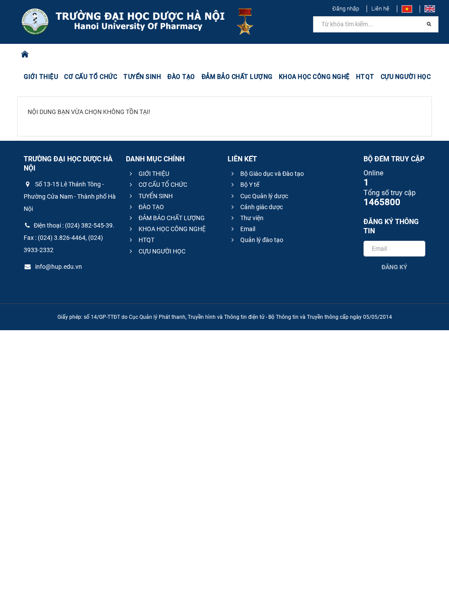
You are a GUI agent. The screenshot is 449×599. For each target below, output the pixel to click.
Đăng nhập (345, 8)
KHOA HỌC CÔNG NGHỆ (171, 228)
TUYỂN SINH (142, 77)
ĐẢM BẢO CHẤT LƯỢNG (171, 217)
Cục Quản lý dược (263, 196)
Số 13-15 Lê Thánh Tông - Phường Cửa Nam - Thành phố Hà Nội (70, 196)
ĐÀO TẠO (150, 206)
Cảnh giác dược (261, 206)
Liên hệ (380, 8)
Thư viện (251, 217)
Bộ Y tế (249, 184)
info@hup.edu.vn (58, 266)
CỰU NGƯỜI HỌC (161, 251)
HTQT (145, 239)
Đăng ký (394, 267)
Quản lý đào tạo (261, 239)
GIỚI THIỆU (153, 173)
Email (247, 228)
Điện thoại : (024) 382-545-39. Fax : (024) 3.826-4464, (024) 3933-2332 (69, 237)
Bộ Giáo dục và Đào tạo (271, 173)
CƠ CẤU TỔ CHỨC (162, 184)
